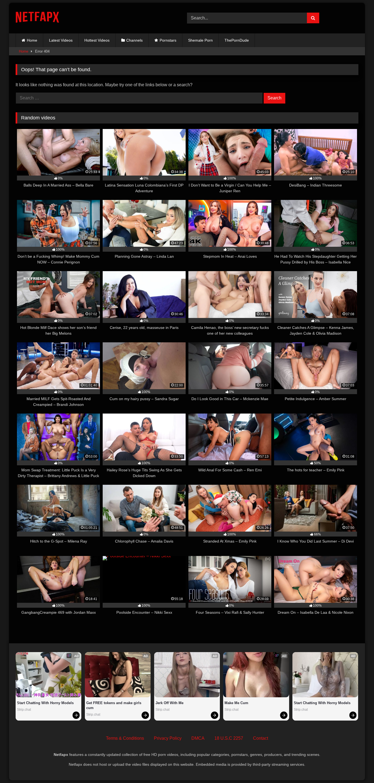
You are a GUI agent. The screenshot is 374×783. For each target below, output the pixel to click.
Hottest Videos (97, 40)
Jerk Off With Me (169, 703)
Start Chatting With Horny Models (45, 703)
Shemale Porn (200, 40)
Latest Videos (61, 40)
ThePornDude (237, 40)
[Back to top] (357, 766)
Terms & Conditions (125, 738)
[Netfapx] (37, 18)
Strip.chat (24, 710)
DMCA (198, 738)
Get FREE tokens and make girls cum (114, 705)
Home (32, 40)
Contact (260, 738)
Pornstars (168, 40)
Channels (134, 40)
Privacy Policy (168, 738)
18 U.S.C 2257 (228, 738)
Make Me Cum (236, 703)
